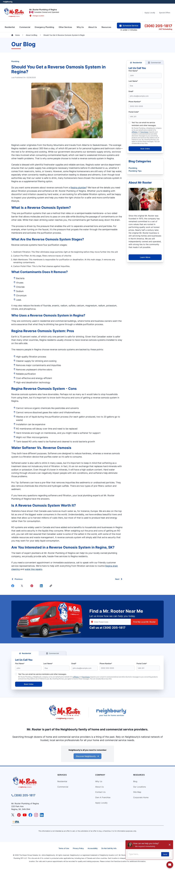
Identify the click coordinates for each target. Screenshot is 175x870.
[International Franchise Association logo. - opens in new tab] (15, 822)
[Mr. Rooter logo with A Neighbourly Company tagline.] (30, 782)
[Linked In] (42, 585)
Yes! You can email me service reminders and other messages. (42, 674)
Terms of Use (64, 848)
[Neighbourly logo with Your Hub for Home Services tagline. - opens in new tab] (111, 712)
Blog (135, 781)
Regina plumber (78, 187)
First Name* (133, 71)
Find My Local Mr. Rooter (144, 622)
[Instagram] (36, 815)
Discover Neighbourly (86, 756)
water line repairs (33, 569)
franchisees (144, 132)
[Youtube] (25, 815)
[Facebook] (13, 585)
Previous (19, 579)
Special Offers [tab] (164, 13)
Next (117, 579)
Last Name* (133, 81)
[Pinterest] (32, 585)
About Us (99, 787)
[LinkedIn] (42, 815)
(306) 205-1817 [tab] (158, 26)
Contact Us (100, 792)
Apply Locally (101, 803)
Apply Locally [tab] (150, 13)
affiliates (134, 132)
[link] (51, 585)
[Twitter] (23, 585)
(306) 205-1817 (114, 627)
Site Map (137, 792)
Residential (137, 63)
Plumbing (15, 61)
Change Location (38, 16)
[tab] (44, 27)
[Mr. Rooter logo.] (14, 12)
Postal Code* (134, 112)
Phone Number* (135, 102)
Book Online (145, 149)
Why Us (98, 781)
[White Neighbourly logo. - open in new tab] (8, 2)
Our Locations (139, 787)
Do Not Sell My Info (108, 848)
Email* (131, 91)
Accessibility (93, 848)
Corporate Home (140, 797)
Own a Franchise (102, 797)
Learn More (145, 257)
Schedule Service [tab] (130, 25)
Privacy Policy (78, 848)
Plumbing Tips (135, 171)
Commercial (156, 63)
